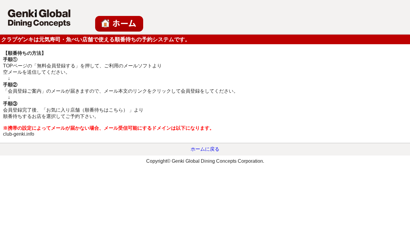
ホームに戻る (205, 149)
